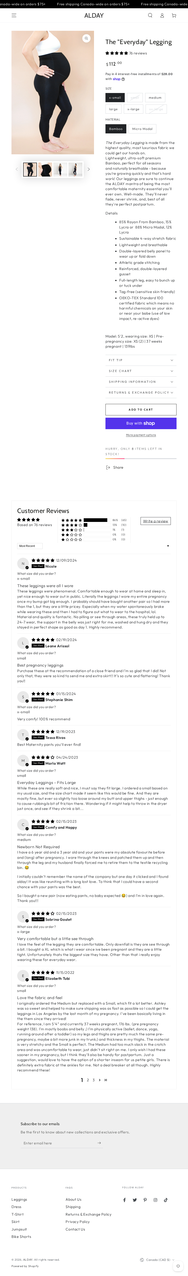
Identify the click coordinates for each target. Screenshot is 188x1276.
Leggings (19, 1199)
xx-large (156, 109)
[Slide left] (17, 169)
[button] (150, 15)
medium (155, 98)
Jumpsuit (19, 1229)
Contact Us (75, 1229)
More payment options (141, 435)
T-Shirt (17, 1214)
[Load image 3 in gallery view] (60, 170)
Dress (16, 1206)
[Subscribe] (100, 1143)
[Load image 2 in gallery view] (45, 170)
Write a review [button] (155, 521)
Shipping (73, 1206)
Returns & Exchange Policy (88, 1214)
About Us (73, 1199)
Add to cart (141, 409)
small (135, 98)
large (113, 109)
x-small (115, 98)
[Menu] (14, 15)
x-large (133, 109)
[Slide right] (89, 169)
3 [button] (94, 1080)
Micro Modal (142, 129)
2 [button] (88, 1080)
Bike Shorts (21, 1236)
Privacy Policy (78, 1221)
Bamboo (116, 129)
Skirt (15, 1221)
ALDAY (28, 1259)
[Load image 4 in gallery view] (75, 170)
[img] (43, 560)
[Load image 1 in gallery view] (30, 170)
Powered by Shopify (25, 1266)
